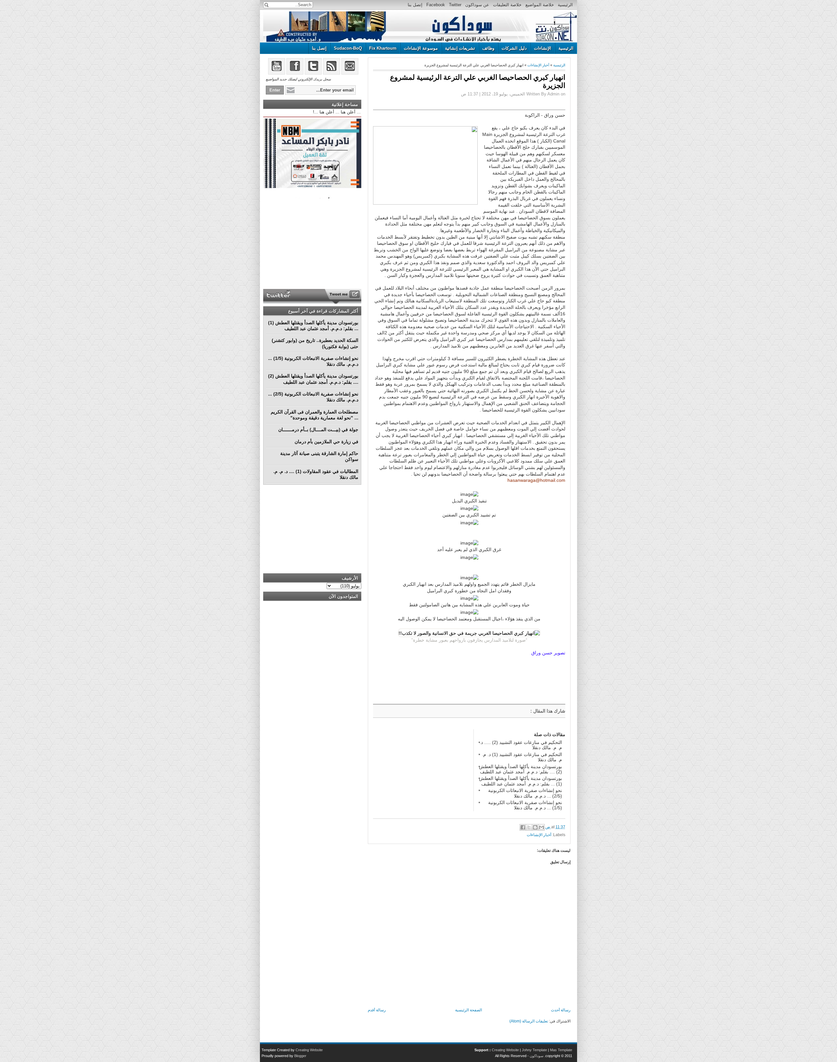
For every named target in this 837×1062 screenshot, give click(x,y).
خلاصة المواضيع (539, 4)
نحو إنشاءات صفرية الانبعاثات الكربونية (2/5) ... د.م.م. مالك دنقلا (525, 793)
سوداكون (536, 1056)
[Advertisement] (422, 770)
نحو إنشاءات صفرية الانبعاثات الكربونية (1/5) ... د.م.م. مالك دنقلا (525, 805)
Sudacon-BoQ (348, 48)
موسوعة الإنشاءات (421, 48)
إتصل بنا (415, 4)
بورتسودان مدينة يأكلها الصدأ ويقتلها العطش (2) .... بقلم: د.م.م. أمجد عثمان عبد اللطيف (520, 769)
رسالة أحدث (561, 1010)
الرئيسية (565, 4)
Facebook (435, 4)
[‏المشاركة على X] (529, 827)
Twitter (455, 4)
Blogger (300, 1056)
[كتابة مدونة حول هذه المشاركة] (535, 827)
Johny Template (534, 1050)
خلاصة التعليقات (507, 4)
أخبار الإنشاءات (538, 65)
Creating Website (505, 1050)
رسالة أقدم (377, 1010)
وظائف (488, 48)
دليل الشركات (514, 48)
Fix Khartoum (383, 48)
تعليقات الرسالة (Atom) (528, 1021)
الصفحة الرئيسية (468, 1010)
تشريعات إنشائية (460, 48)
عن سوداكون (477, 4)
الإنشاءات (542, 48)
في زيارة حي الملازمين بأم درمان (326, 441)
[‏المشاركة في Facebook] (523, 827)
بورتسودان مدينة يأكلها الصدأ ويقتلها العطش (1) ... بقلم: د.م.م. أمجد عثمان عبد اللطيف (520, 781)
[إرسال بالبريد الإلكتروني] (541, 827)
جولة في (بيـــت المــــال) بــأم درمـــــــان (318, 429)
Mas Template (561, 1050)
